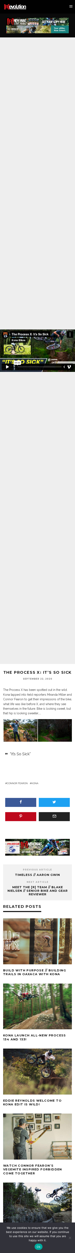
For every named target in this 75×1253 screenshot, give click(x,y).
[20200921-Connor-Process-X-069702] (55, 730)
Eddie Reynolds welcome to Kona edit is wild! (32, 1102)
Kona (34, 783)
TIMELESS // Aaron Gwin (37, 875)
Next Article (38, 882)
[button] (20, 730)
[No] (70, 1238)
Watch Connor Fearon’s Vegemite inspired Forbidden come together (32, 1169)
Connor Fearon (17, 783)
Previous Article (37, 869)
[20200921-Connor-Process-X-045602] (20, 730)
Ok (38, 1246)
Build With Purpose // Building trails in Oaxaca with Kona (34, 972)
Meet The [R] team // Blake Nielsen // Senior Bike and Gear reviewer (38, 890)
